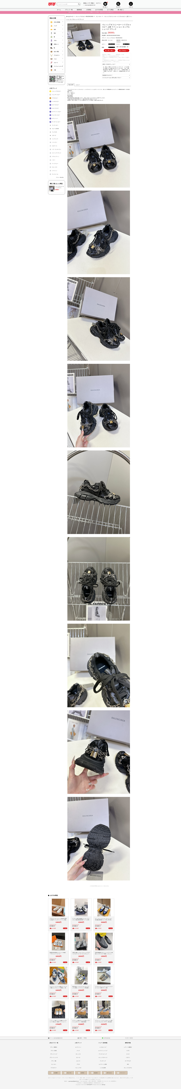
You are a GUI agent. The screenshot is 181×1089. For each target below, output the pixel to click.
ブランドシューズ (54, 1057)
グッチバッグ (103, 1060)
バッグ (55, 25)
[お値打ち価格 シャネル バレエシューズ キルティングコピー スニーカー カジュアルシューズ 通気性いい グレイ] (81, 941)
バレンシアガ (78, 1067)
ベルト (55, 58)
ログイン (98, 3)
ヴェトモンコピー (56, 115)
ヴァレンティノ (55, 156)
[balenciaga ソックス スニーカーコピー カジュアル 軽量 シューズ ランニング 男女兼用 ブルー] (81, 975)
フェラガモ (54, 132)
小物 (55, 70)
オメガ (127, 1054)
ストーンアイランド (56, 152)
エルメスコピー (55, 108)
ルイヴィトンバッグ (102, 1050)
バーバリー (54, 142)
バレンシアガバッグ (102, 1057)
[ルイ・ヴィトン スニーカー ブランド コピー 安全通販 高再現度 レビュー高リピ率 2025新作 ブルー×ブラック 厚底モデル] (104, 907)
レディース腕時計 (128, 1047)
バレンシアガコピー (56, 91)
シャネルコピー (55, 101)
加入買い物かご (110, 50)
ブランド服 (53, 1060)
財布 (55, 29)
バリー (53, 160)
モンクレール (55, 174)
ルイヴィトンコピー (56, 111)
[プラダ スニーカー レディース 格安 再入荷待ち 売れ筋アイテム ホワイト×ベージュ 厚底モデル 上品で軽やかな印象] (58, 907)
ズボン (55, 40)
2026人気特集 (57, 22)
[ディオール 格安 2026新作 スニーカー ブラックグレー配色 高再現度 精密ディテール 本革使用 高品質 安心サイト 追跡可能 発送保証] (81, 907)
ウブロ (127, 1050)
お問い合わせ (109, 1072)
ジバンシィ (54, 170)
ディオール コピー (56, 121)
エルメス (78, 1060)
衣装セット (56, 44)
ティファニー (55, 163)
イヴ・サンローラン (56, 149)
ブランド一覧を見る (60, 177)
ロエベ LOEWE (55, 128)
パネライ (128, 1057)
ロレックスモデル (128, 1067)
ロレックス (54, 167)
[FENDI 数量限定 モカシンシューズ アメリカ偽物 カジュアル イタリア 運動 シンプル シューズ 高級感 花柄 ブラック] (104, 941)
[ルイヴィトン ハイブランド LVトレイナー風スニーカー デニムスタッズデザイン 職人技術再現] (104, 1009)
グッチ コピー (55, 125)
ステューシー (55, 118)
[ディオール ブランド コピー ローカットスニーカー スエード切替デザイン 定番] (104, 975)
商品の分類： (105, 40)
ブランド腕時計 (53, 1047)
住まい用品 (56, 51)
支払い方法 (69, 1072)
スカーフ (56, 62)
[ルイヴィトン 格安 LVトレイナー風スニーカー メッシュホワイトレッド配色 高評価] (81, 1009)
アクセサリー (57, 55)
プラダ (78, 1064)
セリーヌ (78, 1057)
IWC (128, 1064)
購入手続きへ (123, 50)
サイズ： (118, 44)
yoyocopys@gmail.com (90, 5)
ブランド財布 (54, 1050)
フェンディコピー (56, 94)
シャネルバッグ (102, 1047)
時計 (55, 33)
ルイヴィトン (78, 1047)
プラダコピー (55, 98)
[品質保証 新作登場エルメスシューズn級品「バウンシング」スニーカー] (58, 941)
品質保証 (82, 1072)
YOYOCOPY (89, 1084)
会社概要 (55, 1072)
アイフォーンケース (58, 66)
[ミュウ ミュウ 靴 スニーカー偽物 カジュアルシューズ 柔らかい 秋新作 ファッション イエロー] (58, 1009)
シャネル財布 (103, 1067)
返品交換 (95, 1072)
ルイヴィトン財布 (103, 1064)
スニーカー (99, 16)
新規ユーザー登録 (88, 3)
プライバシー (122, 1072)
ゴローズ (54, 135)
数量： (103, 47)
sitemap (103, 1084)
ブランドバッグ (53, 1054)
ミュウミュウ (55, 138)
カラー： (104, 44)
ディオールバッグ (103, 1054)
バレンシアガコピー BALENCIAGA (84, 16)
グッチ (78, 1050)
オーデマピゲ (128, 1060)
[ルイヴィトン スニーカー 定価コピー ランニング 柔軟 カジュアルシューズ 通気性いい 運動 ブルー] (58, 975)
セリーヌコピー (55, 104)
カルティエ (54, 145)
